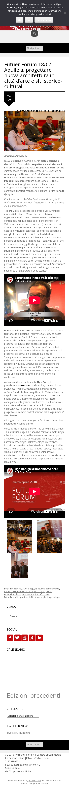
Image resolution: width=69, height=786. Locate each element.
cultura (49, 591)
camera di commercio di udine (18, 591)
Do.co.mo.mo (23, 385)
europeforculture (12, 594)
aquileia (41, 588)
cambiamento (52, 588)
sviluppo (57, 597)
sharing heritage (44, 597)
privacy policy (44, 20)
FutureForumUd (11, 597)
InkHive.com (35, 780)
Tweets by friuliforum (18, 732)
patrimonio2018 (28, 597)
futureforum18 (42, 594)
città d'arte (39, 591)
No (28, 20)
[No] (64, 13)
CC (7, 754)
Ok (19, 20)
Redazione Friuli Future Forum (42, 111)
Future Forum (28, 594)
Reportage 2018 (21, 588)
